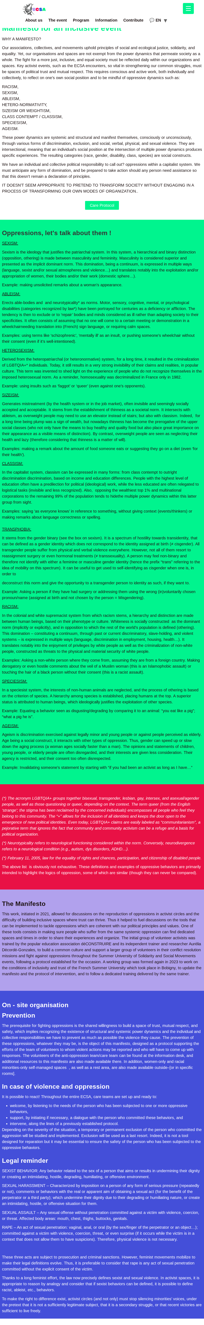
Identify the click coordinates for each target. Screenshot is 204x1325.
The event (57, 20)
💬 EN (155, 20)
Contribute (133, 20)
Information (106, 20)
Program (81, 20)
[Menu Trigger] (188, 8)
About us (33, 20)
